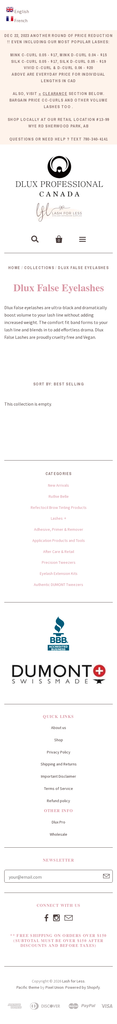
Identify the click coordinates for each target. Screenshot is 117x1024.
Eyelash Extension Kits (59, 573)
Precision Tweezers (59, 562)
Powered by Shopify (82, 987)
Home (14, 267)
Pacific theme (27, 987)
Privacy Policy (58, 752)
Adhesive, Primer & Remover (58, 529)
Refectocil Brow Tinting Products (59, 507)
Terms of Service (58, 788)
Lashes (57, 518)
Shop (58, 739)
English (21, 11)
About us (58, 727)
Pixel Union (54, 987)
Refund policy (58, 800)
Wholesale (58, 834)
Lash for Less (73, 981)
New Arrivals (58, 485)
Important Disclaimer (58, 776)
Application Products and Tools (58, 540)
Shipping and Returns (59, 764)
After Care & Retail (58, 551)
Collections (39, 267)
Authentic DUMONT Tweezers (58, 584)
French (21, 20)
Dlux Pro (58, 822)
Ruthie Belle (59, 496)
